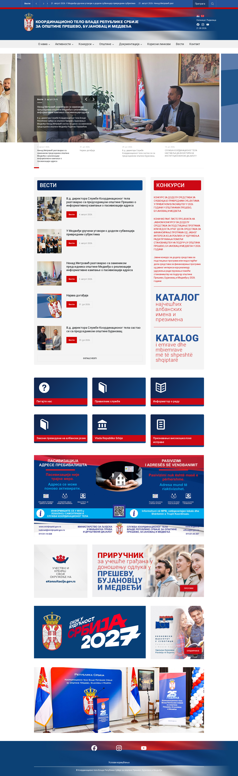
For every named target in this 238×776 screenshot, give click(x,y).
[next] (101, 99)
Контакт (194, 44)
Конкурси (85, 44)
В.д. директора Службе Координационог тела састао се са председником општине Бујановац (103, 329)
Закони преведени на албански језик (61, 438)
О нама (42, 44)
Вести (27, 3)
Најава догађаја (53, 107)
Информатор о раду (166, 401)
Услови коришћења (119, 762)
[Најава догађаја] (49, 306)
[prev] (94, 99)
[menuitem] (199, 16)
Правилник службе (107, 401)
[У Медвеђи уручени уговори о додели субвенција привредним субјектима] (49, 241)
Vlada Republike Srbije (109, 438)
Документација (129, 44)
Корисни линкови (159, 44)
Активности (63, 44)
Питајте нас (44, 401)
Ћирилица (211, 20)
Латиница (200, 20)
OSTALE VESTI (90, 358)
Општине (105, 44)
